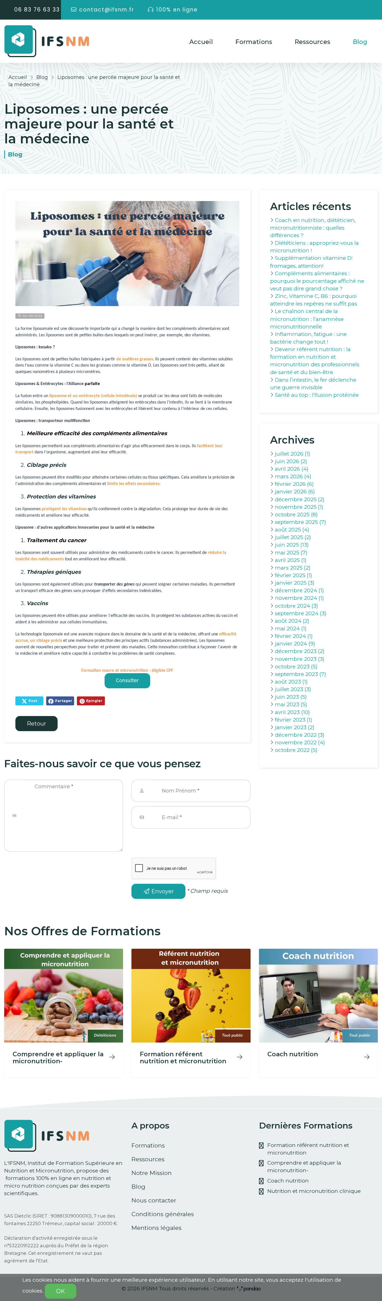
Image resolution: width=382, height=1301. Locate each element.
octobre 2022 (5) (296, 750)
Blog (360, 42)
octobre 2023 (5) (296, 666)
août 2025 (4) (292, 529)
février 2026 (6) (294, 484)
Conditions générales (162, 1214)
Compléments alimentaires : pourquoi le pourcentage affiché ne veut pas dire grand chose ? (317, 281)
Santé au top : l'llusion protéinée (317, 395)
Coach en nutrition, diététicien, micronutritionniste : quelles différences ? (313, 228)
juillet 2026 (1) (292, 454)
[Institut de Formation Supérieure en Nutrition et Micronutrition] (46, 41)
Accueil (201, 42)
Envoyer (162, 891)
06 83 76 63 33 (37, 9)
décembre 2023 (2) (299, 651)
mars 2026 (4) (293, 476)
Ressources (312, 42)
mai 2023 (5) (291, 704)
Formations (253, 42)
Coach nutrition (288, 1181)
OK (60, 1291)
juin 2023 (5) (291, 697)
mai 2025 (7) (291, 552)
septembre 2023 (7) (300, 674)
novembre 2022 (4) (300, 742)
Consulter (127, 681)
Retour (36, 723)
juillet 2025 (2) (293, 537)
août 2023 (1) (291, 682)
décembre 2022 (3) (299, 735)
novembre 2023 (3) (299, 659)
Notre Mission (151, 1172)
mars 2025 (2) (292, 568)
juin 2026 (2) (291, 461)
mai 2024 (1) (290, 628)
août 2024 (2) (292, 621)
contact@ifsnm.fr (106, 9)
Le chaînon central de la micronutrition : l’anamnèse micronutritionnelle (307, 319)
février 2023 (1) (293, 720)
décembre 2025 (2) (299, 499)
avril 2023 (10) (292, 712)
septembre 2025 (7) (300, 522)
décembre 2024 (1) (299, 590)
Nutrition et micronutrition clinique (314, 1191)
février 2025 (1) (293, 575)
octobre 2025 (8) (296, 514)
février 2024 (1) (294, 636)
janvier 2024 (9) (295, 643)
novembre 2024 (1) (299, 598)
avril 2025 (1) (290, 560)
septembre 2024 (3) (300, 613)
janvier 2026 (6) (295, 491)
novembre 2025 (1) (299, 507)
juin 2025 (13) (292, 545)
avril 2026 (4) (291, 469)
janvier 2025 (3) (294, 583)
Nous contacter (153, 1200)
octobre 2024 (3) (296, 606)
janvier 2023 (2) (294, 727)
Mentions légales (156, 1227)
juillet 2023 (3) (293, 689)
